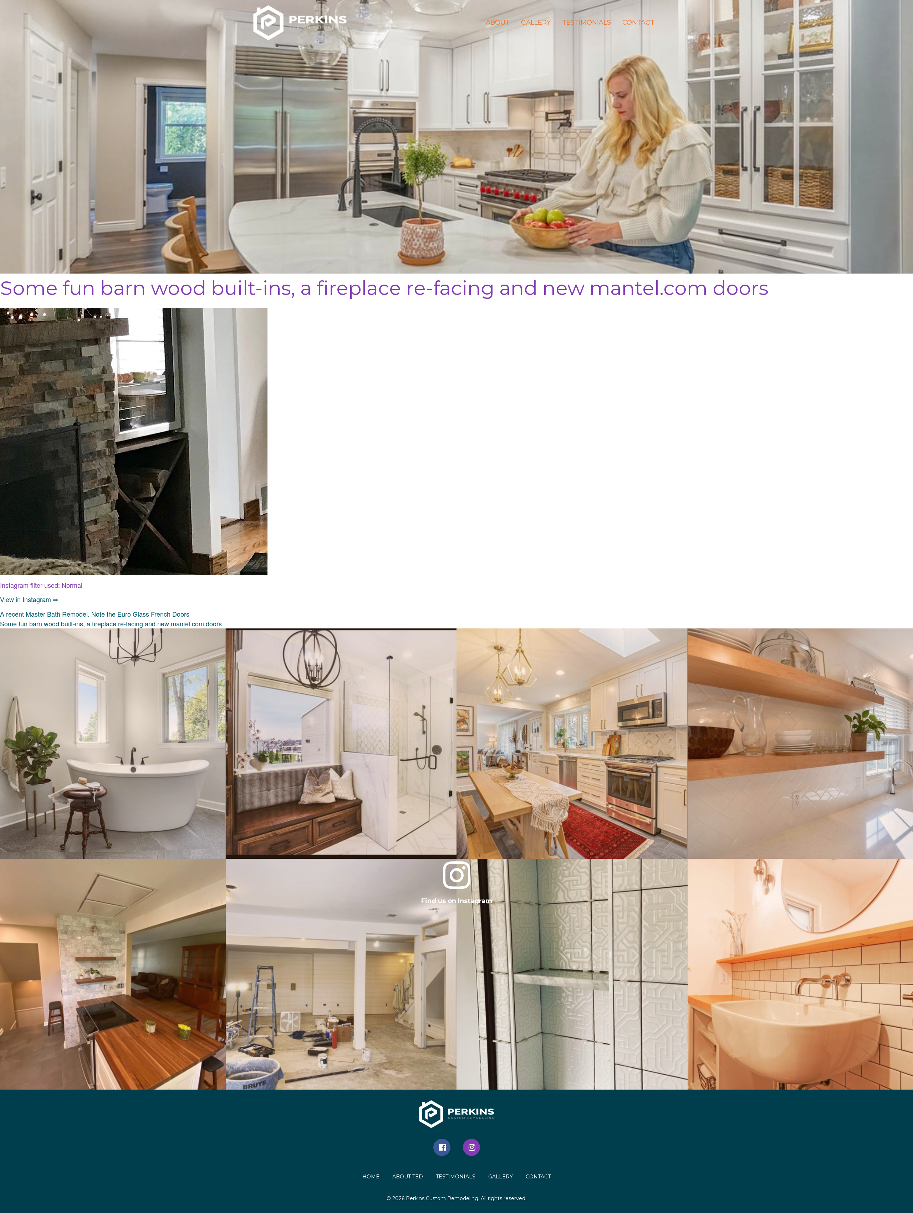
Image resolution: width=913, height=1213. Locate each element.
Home (370, 1176)
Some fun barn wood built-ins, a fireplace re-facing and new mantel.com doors (111, 623)
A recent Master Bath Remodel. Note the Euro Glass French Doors (94, 613)
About (498, 22)
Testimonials (586, 22)
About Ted (407, 1176)
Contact (638, 22)
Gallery (536, 22)
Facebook (441, 1147)
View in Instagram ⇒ (29, 599)
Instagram (471, 1147)
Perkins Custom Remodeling (442, 1198)
